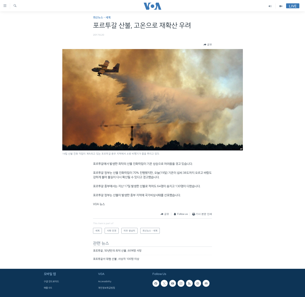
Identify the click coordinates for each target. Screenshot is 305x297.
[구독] (206, 283)
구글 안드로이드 (51, 281)
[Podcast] (197, 283)
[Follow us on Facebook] (155, 283)
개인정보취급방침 (106, 288)
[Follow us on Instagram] (181, 283)
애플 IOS (48, 288)
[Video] (281, 6)
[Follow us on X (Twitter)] (164, 283)
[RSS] (189, 283)
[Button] (208, 44)
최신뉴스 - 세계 (101, 17)
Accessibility (104, 281)
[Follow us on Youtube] (172, 283)
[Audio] (270, 6)
